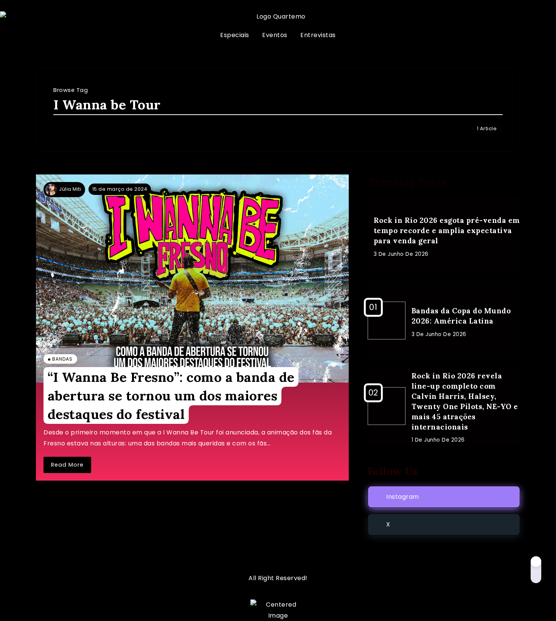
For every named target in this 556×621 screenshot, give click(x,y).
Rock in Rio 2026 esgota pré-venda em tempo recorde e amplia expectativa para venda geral (447, 230)
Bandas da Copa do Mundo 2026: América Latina (461, 315)
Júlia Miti (70, 189)
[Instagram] (444, 496)
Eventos (274, 35)
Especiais (234, 35)
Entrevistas (318, 35)
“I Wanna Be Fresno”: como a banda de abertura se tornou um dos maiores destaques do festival (171, 395)
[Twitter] (444, 524)
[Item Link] (192, 278)
